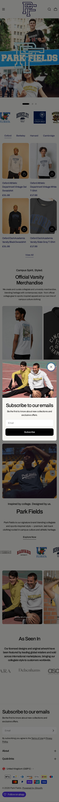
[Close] (51, 367)
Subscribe (29, 432)
